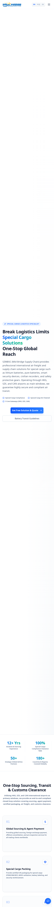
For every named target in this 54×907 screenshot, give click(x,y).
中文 (38, 4)
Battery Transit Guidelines (27, 418)
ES (43, 4)
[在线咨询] (48, 901)
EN (34, 4)
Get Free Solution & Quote (25, 410)
